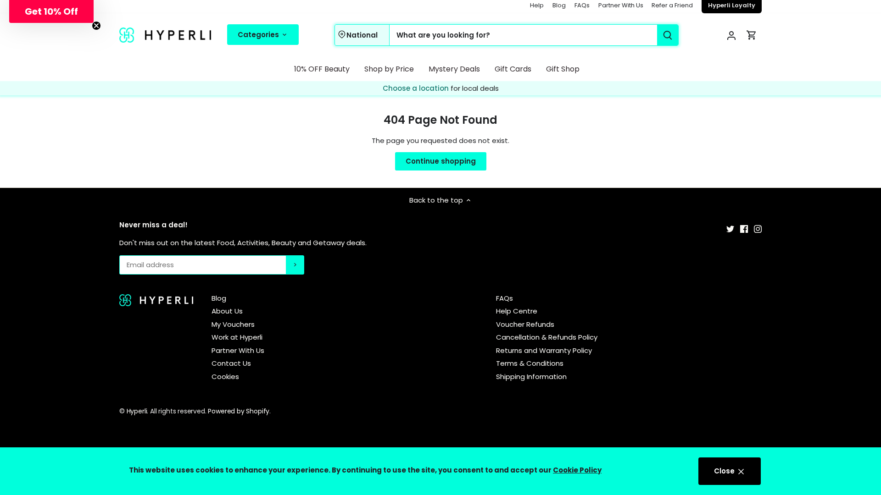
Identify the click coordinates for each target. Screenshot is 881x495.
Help (537, 5)
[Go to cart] (751, 35)
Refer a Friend (672, 5)
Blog (559, 5)
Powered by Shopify (238, 411)
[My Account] (731, 35)
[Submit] (667, 35)
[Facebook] (744, 228)
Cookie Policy (577, 470)
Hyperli (137, 411)
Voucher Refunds (525, 324)
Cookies (225, 376)
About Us (227, 311)
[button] (51, 11)
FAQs (582, 5)
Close (725, 471)
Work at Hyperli (237, 337)
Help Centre (516, 311)
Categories (259, 34)
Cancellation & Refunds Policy (546, 337)
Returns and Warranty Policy (544, 350)
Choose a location (417, 88)
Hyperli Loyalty (731, 5)
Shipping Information (531, 376)
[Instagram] (758, 228)
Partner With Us (620, 5)
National (362, 35)
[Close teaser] (96, 25)
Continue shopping (441, 161)
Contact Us (231, 363)
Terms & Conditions (529, 363)
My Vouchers (233, 324)
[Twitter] (730, 228)
